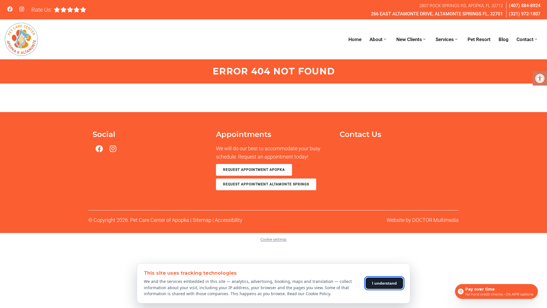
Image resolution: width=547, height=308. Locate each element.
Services (445, 39)
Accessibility (228, 220)
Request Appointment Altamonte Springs (266, 184)
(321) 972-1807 (524, 14)
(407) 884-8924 (524, 5)
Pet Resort (479, 39)
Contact (525, 39)
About (376, 39)
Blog (504, 39)
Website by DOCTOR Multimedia (423, 220)
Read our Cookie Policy (308, 293)
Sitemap (202, 220)
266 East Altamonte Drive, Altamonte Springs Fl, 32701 (437, 14)
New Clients (409, 39)
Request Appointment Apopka (254, 170)
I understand (384, 283)
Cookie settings (273, 239)
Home (355, 39)
